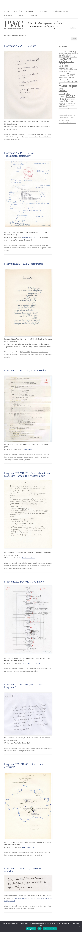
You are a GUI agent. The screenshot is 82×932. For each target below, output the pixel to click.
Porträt (68, 99)
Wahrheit (31, 909)
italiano (71, 77)
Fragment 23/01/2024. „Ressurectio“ (24, 263)
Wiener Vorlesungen (64, 108)
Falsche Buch (73, 57)
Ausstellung (70, 51)
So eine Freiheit (27, 449)
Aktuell (7, 11)
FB (41, 566)
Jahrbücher (63, 82)
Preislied (73, 99)
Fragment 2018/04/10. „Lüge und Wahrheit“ (22, 870)
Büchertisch (8, 16)
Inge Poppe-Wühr (63, 77)
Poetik (62, 98)
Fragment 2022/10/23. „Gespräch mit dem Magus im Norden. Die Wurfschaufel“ (27, 474)
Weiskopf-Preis (63, 106)
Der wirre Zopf (64, 57)
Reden (61, 101)
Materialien (34, 16)
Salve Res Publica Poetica (12, 139)
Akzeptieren (31, 929)
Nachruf (61, 88)
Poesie (70, 96)
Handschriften (33, 137)
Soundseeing (71, 103)
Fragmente (30, 11)
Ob (60, 96)
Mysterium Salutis (43, 354)
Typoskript (26, 460)
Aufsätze (61, 52)
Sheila (71, 101)
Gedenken (64, 63)
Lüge (17, 909)
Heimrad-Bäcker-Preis (65, 71)
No (40, 929)
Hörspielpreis (62, 75)
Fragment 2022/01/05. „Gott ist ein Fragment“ (23, 686)
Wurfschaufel (27, 568)
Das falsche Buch (28, 237)
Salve (49, 137)
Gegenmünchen (28, 847)
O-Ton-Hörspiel (64, 91)
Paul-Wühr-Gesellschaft (60, 11)
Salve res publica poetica (31, 663)
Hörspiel (25, 457)
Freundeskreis (66, 61)
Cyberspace (74, 53)
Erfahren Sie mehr (50, 929)
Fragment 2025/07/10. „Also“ (20, 45)
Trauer (68, 105)
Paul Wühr (18, 11)
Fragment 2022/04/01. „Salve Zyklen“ (24, 581)
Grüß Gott (62, 70)
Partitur (30, 671)
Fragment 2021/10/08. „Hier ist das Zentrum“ (23, 765)
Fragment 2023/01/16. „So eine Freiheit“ (26, 370)
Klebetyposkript (34, 457)
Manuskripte (43, 137)
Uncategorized (43, 352)
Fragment (25, 137)
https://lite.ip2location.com (67, 123)
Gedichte (63, 65)
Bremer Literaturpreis (65, 53)
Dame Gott (16, 751)
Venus (72, 105)
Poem (63, 96)
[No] (79, 926)
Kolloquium (72, 81)
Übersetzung (73, 108)
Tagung (62, 104)
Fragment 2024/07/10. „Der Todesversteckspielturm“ (19, 154)
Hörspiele (72, 74)
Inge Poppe (70, 75)
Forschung (43, 11)
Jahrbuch (64, 79)
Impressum (21, 16)
